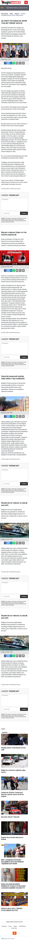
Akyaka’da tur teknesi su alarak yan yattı (17, 8)
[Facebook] (5, 63)
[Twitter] (8, 63)
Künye (10, 926)
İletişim (15, 926)
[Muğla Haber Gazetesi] (11, 2)
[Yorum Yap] (23, 63)
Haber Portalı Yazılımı (9, 938)
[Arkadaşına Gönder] (17, 63)
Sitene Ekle (14, 928)
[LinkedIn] (11, 63)
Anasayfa (4, 926)
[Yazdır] (20, 63)
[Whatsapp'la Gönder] (14, 63)
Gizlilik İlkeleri (22, 926)
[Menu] (26, 2)
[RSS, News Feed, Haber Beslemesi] (14, 933)
